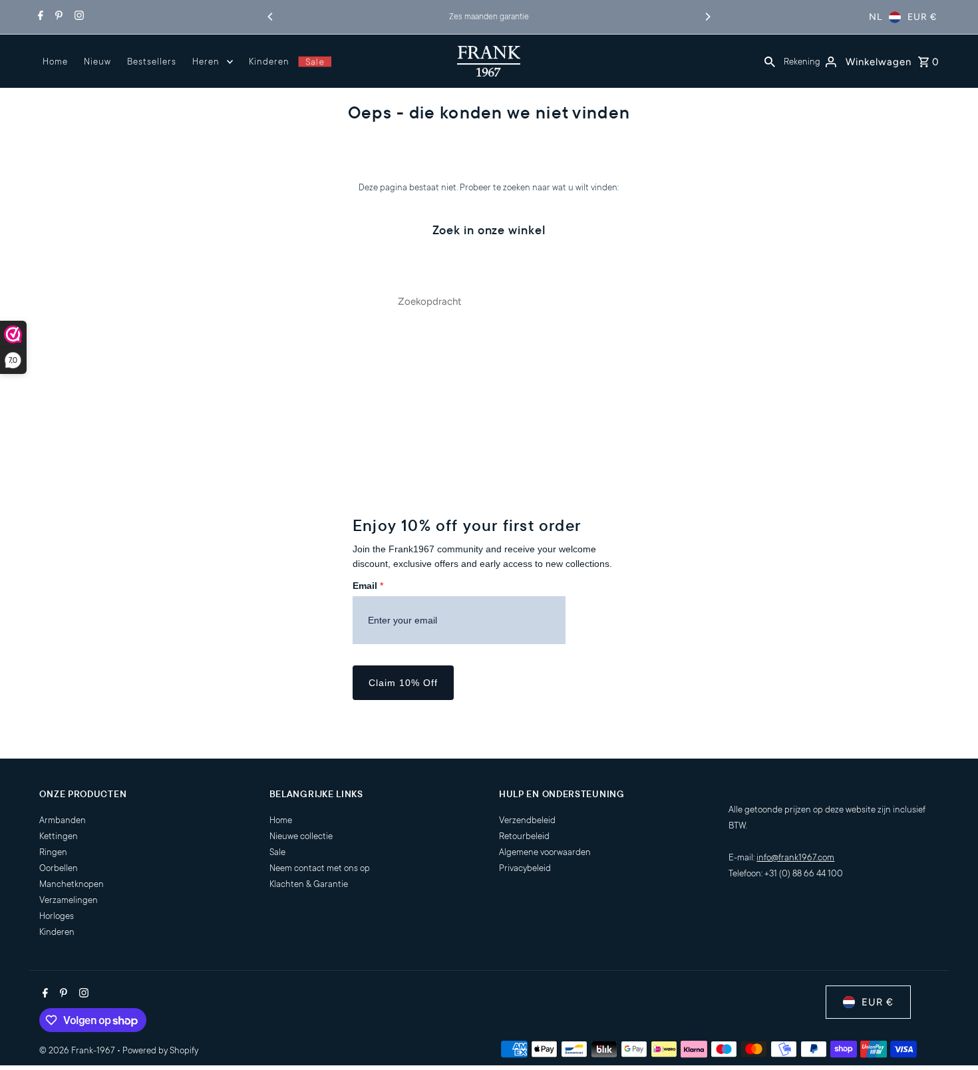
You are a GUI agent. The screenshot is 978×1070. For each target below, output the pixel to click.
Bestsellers (151, 62)
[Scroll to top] (950, 1035)
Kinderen (269, 62)
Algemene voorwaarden (545, 852)
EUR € (922, 17)
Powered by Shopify (160, 1050)
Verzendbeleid (527, 820)
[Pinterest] (57, 17)
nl (875, 17)
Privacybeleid (525, 868)
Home (55, 62)
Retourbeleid (524, 836)
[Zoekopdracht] (769, 61)
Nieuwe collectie (301, 836)
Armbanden (62, 820)
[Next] (707, 17)
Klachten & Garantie (308, 884)
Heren (206, 62)
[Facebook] (39, 17)
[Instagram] (77, 17)
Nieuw (97, 62)
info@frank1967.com (795, 857)
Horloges (56, 916)
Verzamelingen (68, 900)
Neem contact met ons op (319, 868)
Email (368, 585)
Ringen (53, 852)
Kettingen (58, 836)
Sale (314, 62)
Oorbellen (58, 868)
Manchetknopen (71, 884)
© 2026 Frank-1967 (78, 1050)
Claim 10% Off (403, 682)
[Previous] (271, 17)
